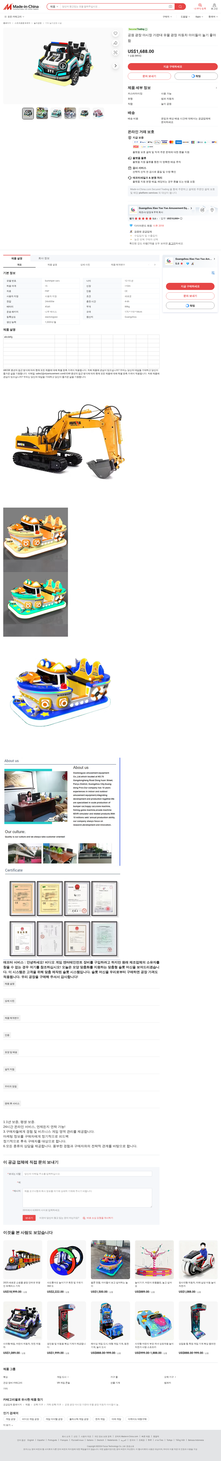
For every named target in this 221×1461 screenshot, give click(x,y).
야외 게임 (116, 1419)
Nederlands (112, 1440)
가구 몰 (114, 1376)
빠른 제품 (146, 1436)
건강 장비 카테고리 (12, 1382)
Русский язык (77, 1440)
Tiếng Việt (180, 1440)
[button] (148, 265)
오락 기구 (169, 1376)
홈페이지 (7, 23)
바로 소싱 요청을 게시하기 (98, 1217)
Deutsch (100, 1440)
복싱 (5, 1376)
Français (64, 1440)
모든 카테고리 (15, 16)
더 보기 (7, 1424)
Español (40, 1440)
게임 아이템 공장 (54, 1419)
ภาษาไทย (159, 1440)
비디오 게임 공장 (30, 1419)
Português (52, 1440)
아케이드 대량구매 (137, 1419)
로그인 (214, 8)
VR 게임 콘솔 (63, 1382)
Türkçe (169, 1440)
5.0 (177, 263)
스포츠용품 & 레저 (22, 23)
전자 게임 (100, 1419)
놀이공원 (38, 23)
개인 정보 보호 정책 (102, 1436)
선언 (75, 1436)
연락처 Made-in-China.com (126, 1436)
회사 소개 (66, 1436)
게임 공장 (10, 1419)
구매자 (166, 16)
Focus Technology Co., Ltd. (114, 1446)
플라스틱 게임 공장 (78, 1419)
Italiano (90, 1440)
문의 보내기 (149, 76)
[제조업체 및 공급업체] (21, 6)
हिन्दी (150, 1440)
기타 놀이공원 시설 (53, 23)
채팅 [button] (198, 76)
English (31, 1440)
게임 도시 (61, 1376)
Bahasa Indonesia (196, 1440)
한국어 (132, 1440)
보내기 (29, 1218)
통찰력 (156, 1436)
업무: (171, 218)
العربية (123, 1440)
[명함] (213, 272)
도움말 (184, 16)
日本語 (142, 1440)
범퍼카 (167, 1382)
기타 (5, 1388)
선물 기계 (115, 1382)
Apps (198, 16)
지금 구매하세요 (172, 66)
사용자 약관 (86, 1436)
